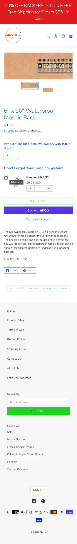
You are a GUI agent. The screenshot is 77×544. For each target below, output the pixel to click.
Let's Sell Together (19, 378)
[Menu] (71, 36)
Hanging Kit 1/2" (37, 177)
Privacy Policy (16, 320)
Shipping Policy (17, 349)
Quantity (9, 148)
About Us (13, 368)
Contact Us (14, 359)
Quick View (17, 182)
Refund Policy (16, 339)
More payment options (38, 219)
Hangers (12, 462)
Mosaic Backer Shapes (20, 447)
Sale (9, 432)
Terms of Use (15, 330)
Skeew (43, 532)
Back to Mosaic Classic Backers (41, 288)
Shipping (9, 130)
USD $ (37, 490)
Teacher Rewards (17, 469)
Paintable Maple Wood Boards (25, 454)
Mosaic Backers (16, 439)
